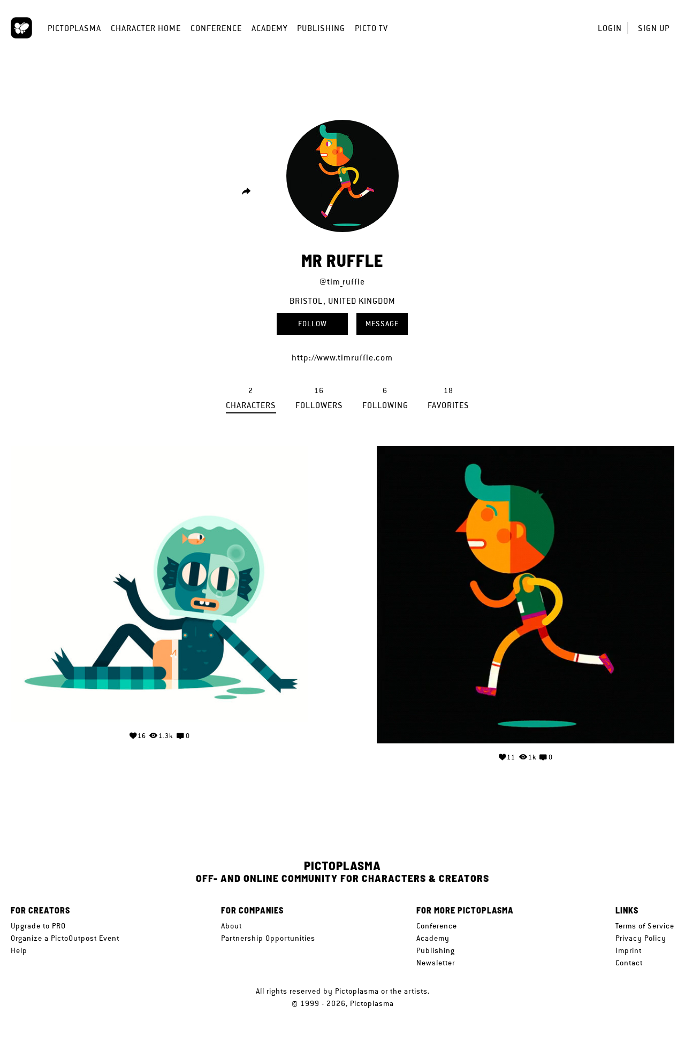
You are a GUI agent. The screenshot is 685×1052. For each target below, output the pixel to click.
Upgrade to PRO (38, 926)
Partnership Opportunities (268, 938)
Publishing (321, 28)
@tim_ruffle (342, 281)
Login (610, 28)
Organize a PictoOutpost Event (65, 938)
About (231, 926)
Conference (216, 28)
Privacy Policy (640, 938)
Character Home (146, 28)
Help (19, 950)
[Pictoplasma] (21, 28)
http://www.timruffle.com (342, 357)
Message (382, 323)
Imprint (628, 950)
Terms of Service (644, 926)
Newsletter (435, 962)
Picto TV (371, 28)
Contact (629, 962)
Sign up (653, 28)
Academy (269, 28)
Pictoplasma (74, 28)
